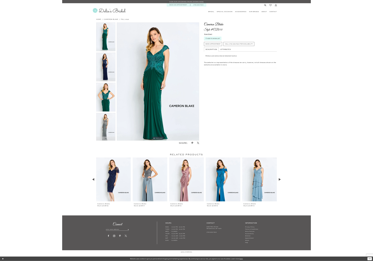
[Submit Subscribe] (128, 229)
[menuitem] (178, 5)
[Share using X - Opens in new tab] (198, 143)
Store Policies (249, 231)
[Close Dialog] (3, 258)
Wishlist (248, 236)
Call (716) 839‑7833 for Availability (239, 44)
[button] (275, 5)
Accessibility (249, 233)
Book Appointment (213, 44)
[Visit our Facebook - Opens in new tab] (108, 236)
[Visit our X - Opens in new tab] (126, 236)
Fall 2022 (125, 19)
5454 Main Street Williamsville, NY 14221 (214, 227)
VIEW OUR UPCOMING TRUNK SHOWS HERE (186, 1)
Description (211, 49)
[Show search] (265, 5)
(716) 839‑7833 (212, 232)
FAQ (246, 242)
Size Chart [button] (208, 34)
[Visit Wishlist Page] (270, 5)
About (247, 240)
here (241, 259)
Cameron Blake (111, 19)
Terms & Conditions (251, 229)
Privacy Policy (250, 227)
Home (98, 19)
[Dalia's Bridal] (109, 10)
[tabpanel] (105, 37)
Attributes (225, 49)
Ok (370, 259)
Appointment (249, 238)
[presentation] (113, 179)
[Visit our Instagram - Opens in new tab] (114, 236)
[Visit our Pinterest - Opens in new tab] (120, 236)
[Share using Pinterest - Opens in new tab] (192, 143)
